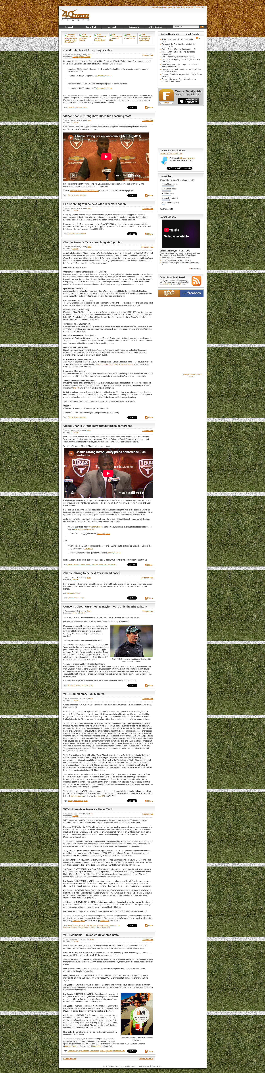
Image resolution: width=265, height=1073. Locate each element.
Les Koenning (81, 233)
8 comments (147, 55)
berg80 (133, 1066)
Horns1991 (100, 796)
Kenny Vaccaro (104, 564)
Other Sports (155, 27)
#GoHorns (88, 548)
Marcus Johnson (89, 927)
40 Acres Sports (75, 15)
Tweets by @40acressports (171, 153)
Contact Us (199, 7)
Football (69, 27)
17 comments (147, 247)
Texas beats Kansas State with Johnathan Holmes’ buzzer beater (179, 80)
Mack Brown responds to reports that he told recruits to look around (180, 65)
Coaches (82, 195)
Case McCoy (84, 925)
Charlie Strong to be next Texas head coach (92, 573)
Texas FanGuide (74, 593)
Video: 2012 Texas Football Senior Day (176, 258)
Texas (113, 564)
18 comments (147, 578)
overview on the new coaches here (84, 191)
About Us (171, 7)
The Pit (76, 388)
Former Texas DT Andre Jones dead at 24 (179, 49)
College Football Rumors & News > (192, 375)
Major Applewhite (106, 1051)
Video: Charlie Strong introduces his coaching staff (97, 116)
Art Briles (71, 685)
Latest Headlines (170, 34)
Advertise (189, 7)
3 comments (147, 121)
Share (150, 108)
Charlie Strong (73, 195)
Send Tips (180, 7)
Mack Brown (78, 801)
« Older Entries (69, 1058)
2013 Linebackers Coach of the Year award (115, 364)
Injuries (79, 107)
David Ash (71, 107)
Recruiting (133, 27)
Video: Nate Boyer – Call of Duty (175, 251)
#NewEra (90, 529)
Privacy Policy (156, 1066)
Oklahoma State (119, 1051)
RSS (200, 38)
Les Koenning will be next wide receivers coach (94, 204)
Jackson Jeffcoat (96, 925)
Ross (91, 698)
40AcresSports (77, 796)
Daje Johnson (84, 1051)
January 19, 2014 (104, 76)
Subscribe (162, 7)
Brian (89, 55)
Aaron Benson (73, 925)
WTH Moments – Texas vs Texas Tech (88, 809)
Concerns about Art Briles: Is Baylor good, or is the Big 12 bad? (105, 606)
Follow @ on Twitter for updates (182, 159)
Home (154, 7)
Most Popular (193, 34)
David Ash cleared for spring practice (87, 50)
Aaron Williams (73, 564)
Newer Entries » (146, 1058)
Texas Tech (101, 927)
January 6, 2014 (103, 534)
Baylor (77, 685)
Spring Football (84, 57)
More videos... (196, 269)
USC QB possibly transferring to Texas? (178, 57)
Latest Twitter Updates (173, 150)
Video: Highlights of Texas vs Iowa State (176, 260)
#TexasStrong (80, 529)
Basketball (91, 27)
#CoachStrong (95, 527)
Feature (75, 613)
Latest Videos (168, 217)
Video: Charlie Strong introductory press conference (97, 425)
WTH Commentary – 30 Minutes (84, 693)
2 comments (147, 209)
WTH (86, 801)
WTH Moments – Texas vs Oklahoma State (91, 935)
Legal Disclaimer (144, 1066)
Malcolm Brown (77, 927)
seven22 (126, 1066)
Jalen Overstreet (110, 925)
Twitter (85, 107)
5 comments (147, 611)
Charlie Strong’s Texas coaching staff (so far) (93, 242)
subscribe (167, 284)
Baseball (112, 27)
